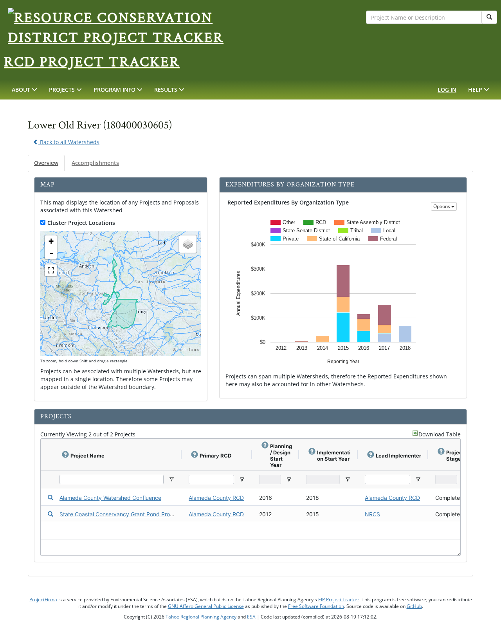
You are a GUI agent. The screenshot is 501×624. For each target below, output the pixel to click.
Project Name (87, 455)
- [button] (51, 253)
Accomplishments (95, 162)
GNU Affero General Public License (206, 606)
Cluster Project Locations (81, 222)
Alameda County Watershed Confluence (110, 497)
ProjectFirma (43, 599)
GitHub (414, 606)
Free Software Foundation (316, 606)
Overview (46, 162)
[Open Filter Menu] (171, 479)
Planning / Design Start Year (281, 455)
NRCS (372, 514)
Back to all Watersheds (68, 142)
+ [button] (51, 241)
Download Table (439, 434)
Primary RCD (215, 455)
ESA (251, 616)
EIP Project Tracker (338, 599)
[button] (24, 89)
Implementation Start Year (334, 455)
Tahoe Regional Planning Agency (201, 616)
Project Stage (455, 455)
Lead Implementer (398, 455)
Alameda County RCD (216, 497)
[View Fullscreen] (51, 270)
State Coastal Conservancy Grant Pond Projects (120, 514)
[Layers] (187, 244)
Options (442, 206)
